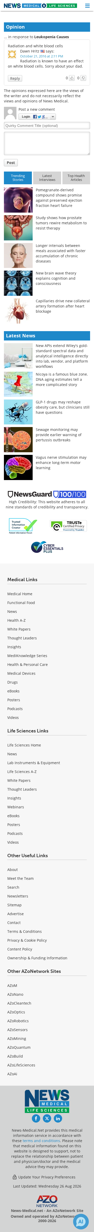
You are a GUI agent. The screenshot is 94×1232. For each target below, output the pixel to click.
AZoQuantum (19, 1047)
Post (11, 162)
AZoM (12, 985)
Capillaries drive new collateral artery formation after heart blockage (63, 306)
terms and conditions (41, 1140)
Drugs (12, 682)
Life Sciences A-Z (22, 771)
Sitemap (14, 904)
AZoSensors (17, 1029)
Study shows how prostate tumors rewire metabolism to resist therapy (61, 223)
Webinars (15, 806)
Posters (13, 699)
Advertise (15, 913)
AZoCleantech (19, 1003)
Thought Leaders (22, 637)
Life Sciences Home (24, 745)
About (12, 869)
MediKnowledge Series (27, 655)
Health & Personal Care (27, 664)
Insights (14, 646)
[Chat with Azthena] (81, 1221)
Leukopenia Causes (51, 36)
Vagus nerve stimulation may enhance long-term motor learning (61, 462)
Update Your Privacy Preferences (46, 1177)
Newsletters (17, 896)
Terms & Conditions (24, 931)
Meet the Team (20, 878)
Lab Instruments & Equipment (33, 762)
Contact (14, 922)
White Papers (19, 629)
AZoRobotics (18, 1020)
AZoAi (12, 1073)
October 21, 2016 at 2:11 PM (41, 56)
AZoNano (15, 994)
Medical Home (19, 593)
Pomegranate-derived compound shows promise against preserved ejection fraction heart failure (59, 197)
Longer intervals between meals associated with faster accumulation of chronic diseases (61, 253)
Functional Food (21, 602)
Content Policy (19, 949)
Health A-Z (16, 620)
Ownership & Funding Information (37, 957)
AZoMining (16, 1038)
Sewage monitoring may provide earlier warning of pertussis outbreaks (58, 434)
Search (13, 887)
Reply (15, 78)
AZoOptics (16, 1012)
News (12, 611)
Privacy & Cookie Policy (27, 940)
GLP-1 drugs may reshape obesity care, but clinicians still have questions (63, 407)
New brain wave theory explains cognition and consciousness (56, 278)
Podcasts (15, 708)
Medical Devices (21, 673)
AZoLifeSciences (21, 1065)
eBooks (13, 691)
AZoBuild (15, 1056)
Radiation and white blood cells (35, 45)
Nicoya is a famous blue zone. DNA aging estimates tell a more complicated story (62, 379)
